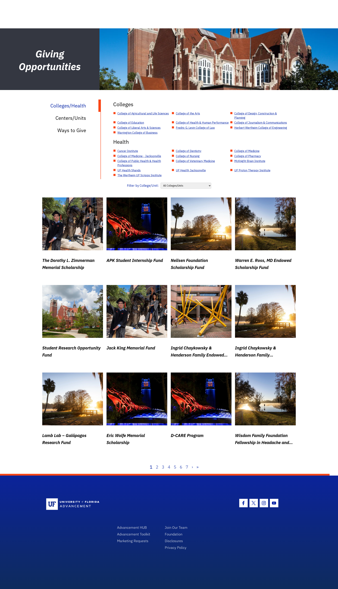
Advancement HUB (132, 527)
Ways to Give (71, 130)
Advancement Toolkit (133, 534)
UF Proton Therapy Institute (252, 170)
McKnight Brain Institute (249, 161)
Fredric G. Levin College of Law (195, 127)
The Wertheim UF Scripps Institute (139, 175)
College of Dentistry (188, 151)
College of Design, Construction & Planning (255, 115)
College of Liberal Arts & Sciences (139, 127)
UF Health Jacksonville (191, 170)
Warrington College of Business (137, 132)
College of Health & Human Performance (202, 122)
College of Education (130, 122)
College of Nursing (188, 156)
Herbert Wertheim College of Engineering (260, 127)
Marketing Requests (132, 540)
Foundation (173, 534)
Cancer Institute (127, 151)
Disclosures (174, 540)
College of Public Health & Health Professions (139, 163)
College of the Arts (188, 113)
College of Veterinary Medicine (195, 161)
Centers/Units (70, 118)
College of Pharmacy (247, 156)
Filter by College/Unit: (143, 186)
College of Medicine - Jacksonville (139, 156)
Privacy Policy (175, 547)
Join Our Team (176, 527)
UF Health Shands (129, 170)
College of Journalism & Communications (260, 122)
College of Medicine (246, 151)
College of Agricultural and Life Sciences (143, 113)
